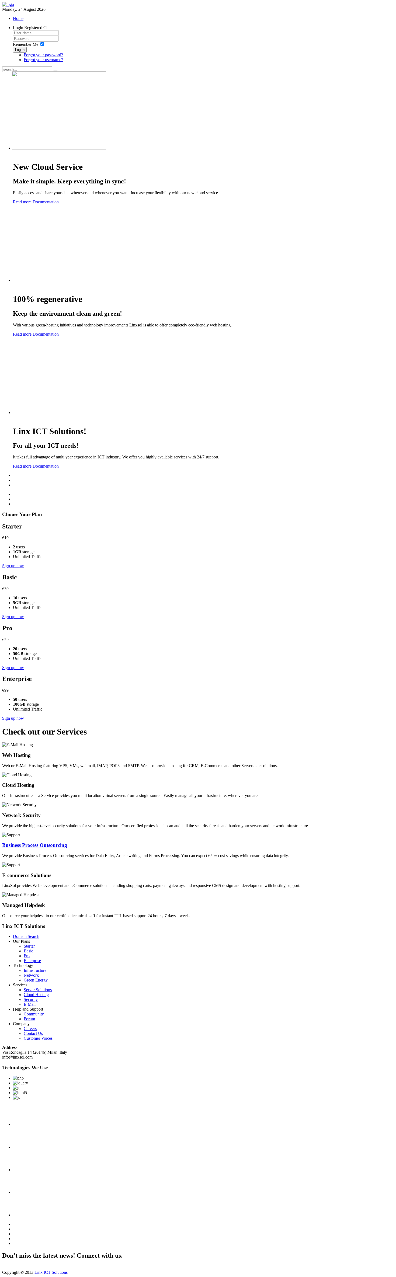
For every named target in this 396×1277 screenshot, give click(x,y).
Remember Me (25, 44)
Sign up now (13, 565)
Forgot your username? (43, 59)
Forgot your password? (43, 55)
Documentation (46, 202)
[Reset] (55, 70)
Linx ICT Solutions (51, 1272)
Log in (20, 50)
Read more (22, 202)
